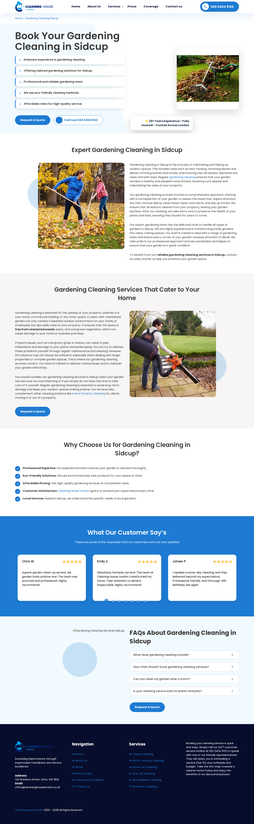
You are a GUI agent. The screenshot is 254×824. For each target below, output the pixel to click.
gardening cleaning (182, 177)
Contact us (174, 6)
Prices (132, 6)
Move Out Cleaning (144, 767)
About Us (94, 6)
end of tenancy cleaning (88, 394)
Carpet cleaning (142, 754)
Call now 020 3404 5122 (81, 120)
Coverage (151, 6)
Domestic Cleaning (144, 786)
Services (114, 6)
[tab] (106, 601)
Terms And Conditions (89, 780)
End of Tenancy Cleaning (148, 760)
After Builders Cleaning (147, 780)
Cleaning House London (74, 491)
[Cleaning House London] (34, 6)
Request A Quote (32, 120)
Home (76, 6)
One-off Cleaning (143, 773)
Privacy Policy (83, 773)
